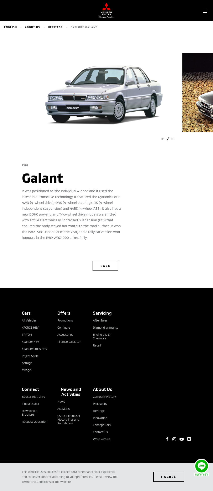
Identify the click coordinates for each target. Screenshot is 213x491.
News (61, 401)
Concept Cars (102, 425)
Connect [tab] (30, 389)
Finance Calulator (68, 341)
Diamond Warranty (105, 327)
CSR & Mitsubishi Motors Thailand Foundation (68, 419)
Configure (63, 327)
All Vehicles (29, 320)
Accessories (65, 334)
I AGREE (168, 477)
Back (105, 266)
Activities (63, 408)
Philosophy (100, 403)
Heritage (55, 27)
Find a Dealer (30, 403)
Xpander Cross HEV (34, 348)
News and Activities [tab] (71, 391)
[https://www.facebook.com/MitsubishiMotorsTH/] (167, 439)
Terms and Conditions (36, 482)
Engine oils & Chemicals (101, 336)
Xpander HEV (30, 341)
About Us (32, 27)
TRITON (27, 334)
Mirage (26, 370)
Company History (104, 396)
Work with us (101, 439)
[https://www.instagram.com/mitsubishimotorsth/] (174, 439)
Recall (97, 345)
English (10, 27)
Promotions (65, 320)
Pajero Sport (30, 356)
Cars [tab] (26, 312)
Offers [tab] (64, 312)
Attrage (27, 363)
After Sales (100, 320)
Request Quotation (34, 421)
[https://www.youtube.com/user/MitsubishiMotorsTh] (182, 439)
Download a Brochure (29, 412)
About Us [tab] (102, 389)
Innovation (100, 418)
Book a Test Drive (33, 396)
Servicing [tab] (102, 312)
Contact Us (100, 432)
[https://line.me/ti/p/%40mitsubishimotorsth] (189, 439)
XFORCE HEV (30, 327)
